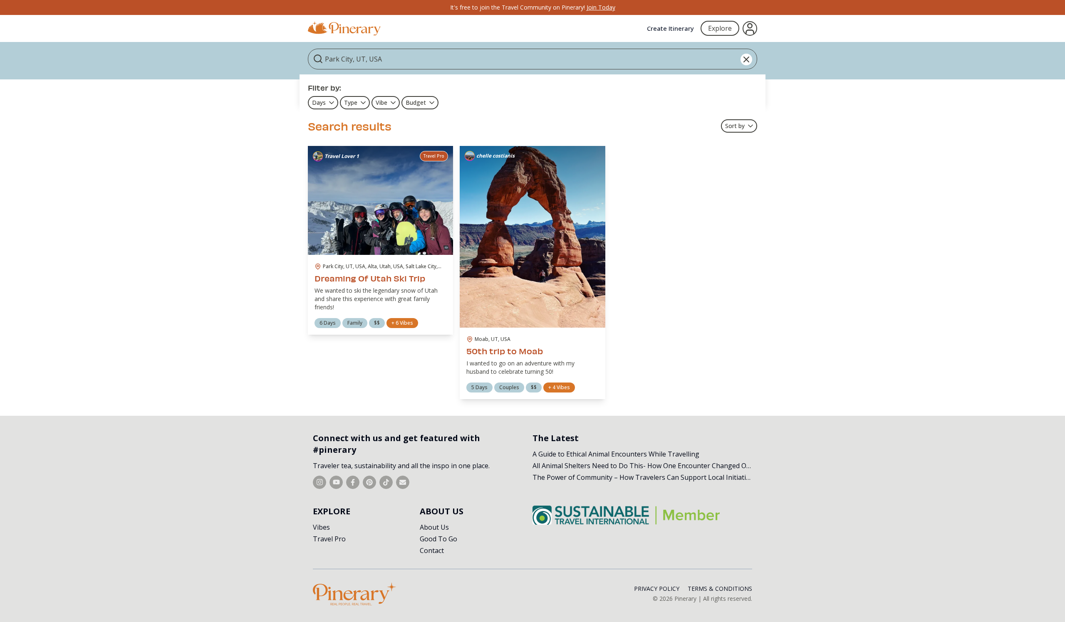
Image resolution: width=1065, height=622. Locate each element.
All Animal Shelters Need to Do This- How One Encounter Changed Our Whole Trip (661, 465)
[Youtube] (336, 482)
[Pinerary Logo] (344, 28)
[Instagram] (319, 482)
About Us (434, 527)
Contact (432, 550)
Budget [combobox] (416, 102)
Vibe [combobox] (381, 102)
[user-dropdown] (750, 28)
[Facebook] (352, 482)
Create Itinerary (670, 28)
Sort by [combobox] (735, 126)
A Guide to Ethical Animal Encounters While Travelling (615, 454)
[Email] (402, 482)
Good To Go (438, 538)
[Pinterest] (369, 482)
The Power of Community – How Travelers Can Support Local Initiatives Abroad (656, 477)
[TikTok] (386, 482)
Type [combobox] (350, 102)
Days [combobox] (319, 102)
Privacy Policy (656, 588)
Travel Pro (329, 538)
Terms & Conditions (720, 588)
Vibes (321, 527)
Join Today (601, 7)
